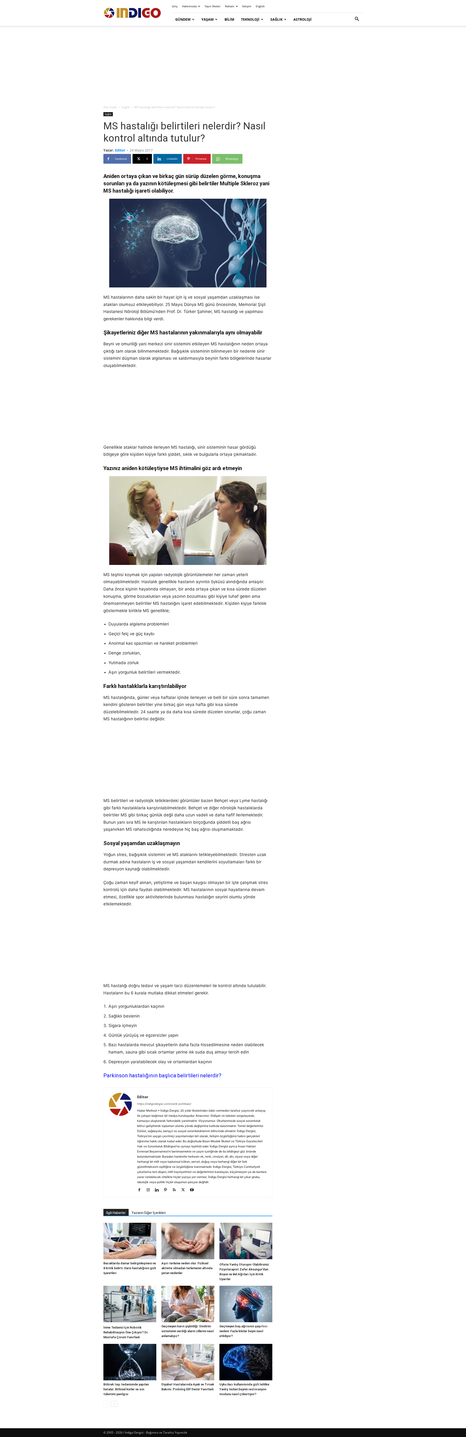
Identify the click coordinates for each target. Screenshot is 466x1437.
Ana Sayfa (110, 107)
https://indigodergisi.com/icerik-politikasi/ (164, 1104)
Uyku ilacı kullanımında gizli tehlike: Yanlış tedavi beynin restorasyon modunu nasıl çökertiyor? (244, 1389)
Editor (120, 150)
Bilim (229, 19)
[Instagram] (150, 1190)
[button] (357, 19)
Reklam (229, 6)
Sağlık (276, 19)
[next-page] (114, 1404)
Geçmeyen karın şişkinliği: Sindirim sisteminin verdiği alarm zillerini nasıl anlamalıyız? (187, 1331)
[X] (185, 1190)
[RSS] (176, 1190)
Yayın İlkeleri (212, 6)
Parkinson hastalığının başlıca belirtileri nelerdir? (162, 1075)
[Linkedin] (159, 1190)
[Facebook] (141, 1190)
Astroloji (302, 19)
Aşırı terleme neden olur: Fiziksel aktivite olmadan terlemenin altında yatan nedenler (186, 1268)
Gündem (183, 19)
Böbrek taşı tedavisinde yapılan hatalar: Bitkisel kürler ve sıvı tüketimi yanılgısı (126, 1389)
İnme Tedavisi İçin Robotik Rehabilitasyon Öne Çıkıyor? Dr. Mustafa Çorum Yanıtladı (126, 1332)
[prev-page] (106, 1404)
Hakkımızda (189, 6)
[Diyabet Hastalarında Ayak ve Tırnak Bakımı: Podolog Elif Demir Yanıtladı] (187, 1362)
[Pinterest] (167, 1190)
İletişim (246, 6)
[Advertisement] (233, 66)
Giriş (174, 6)
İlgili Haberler (116, 1213)
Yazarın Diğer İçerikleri (149, 1213)
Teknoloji (250, 19)
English (260, 6)
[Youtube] (194, 1190)
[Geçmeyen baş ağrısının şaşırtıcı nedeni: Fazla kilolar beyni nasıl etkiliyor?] (245, 1304)
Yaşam (207, 19)
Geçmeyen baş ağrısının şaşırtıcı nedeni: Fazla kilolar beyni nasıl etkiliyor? (243, 1331)
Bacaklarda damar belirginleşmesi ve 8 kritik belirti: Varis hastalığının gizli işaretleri (129, 1268)
